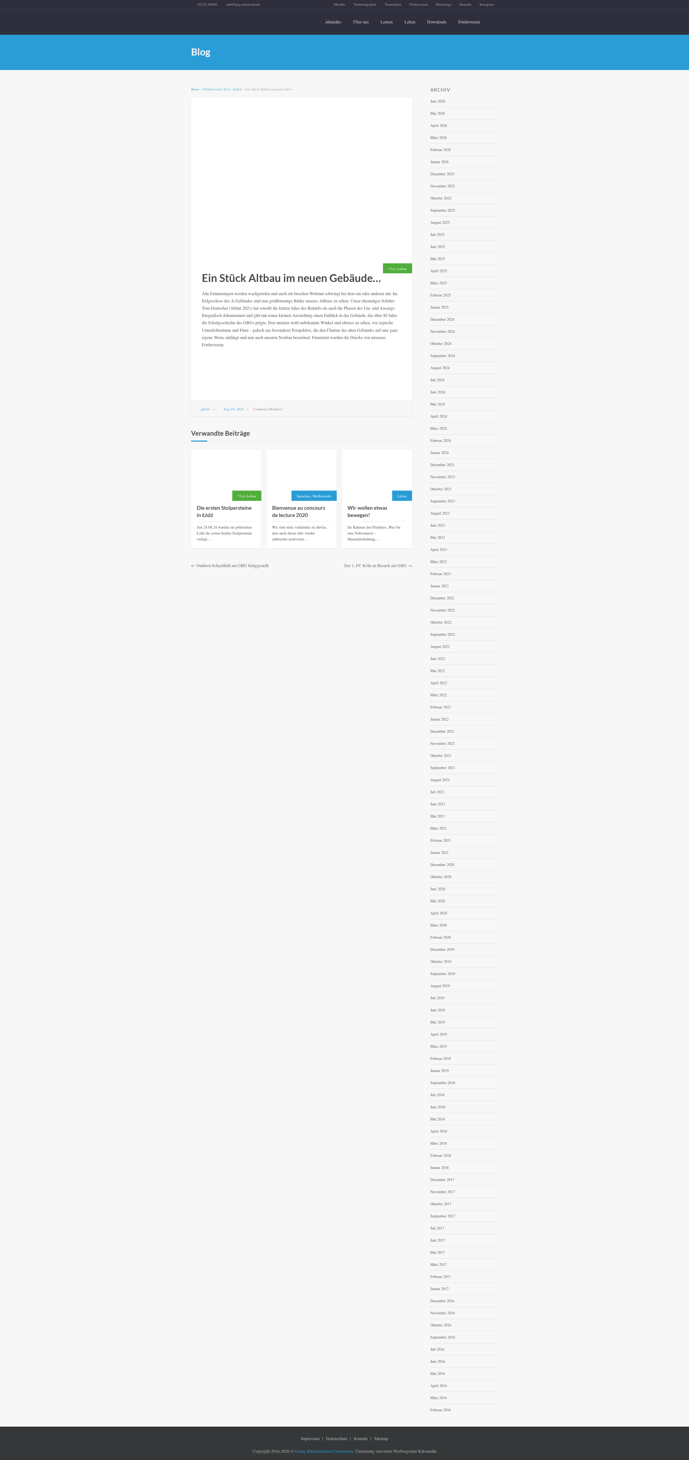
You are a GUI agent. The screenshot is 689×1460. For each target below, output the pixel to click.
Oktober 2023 (440, 488)
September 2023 (442, 501)
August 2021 (440, 779)
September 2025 (442, 210)
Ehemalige (444, 4)
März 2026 (438, 137)
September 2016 (442, 1337)
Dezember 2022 (442, 597)
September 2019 (442, 973)
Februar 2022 (440, 707)
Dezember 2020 (442, 864)
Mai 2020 (437, 900)
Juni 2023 (437, 525)
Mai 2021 (437, 816)
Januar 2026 (439, 161)
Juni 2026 (437, 101)
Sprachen (303, 496)
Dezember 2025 (442, 173)
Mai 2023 (437, 537)
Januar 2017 (439, 1288)
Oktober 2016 (440, 1325)
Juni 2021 (437, 803)
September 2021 (442, 767)
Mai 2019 (437, 1022)
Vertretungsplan (365, 4)
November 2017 (442, 1191)
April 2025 (438, 270)
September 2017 (442, 1215)
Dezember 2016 (442, 1300)
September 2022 (442, 634)
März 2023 (438, 561)
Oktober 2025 (440, 198)
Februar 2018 (440, 1155)
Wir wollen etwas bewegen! (367, 511)
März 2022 (438, 694)
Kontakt (466, 4)
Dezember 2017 (442, 1179)
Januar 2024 (439, 452)
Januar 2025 (439, 307)
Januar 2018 (439, 1167)
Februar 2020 (440, 937)
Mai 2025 (437, 258)
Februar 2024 (440, 440)
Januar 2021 (439, 852)
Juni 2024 (437, 391)
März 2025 (438, 282)
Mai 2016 (437, 1373)
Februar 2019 (440, 1058)
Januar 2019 (439, 1070)
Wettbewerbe (321, 496)
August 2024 (440, 367)
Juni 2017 (437, 1240)
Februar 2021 (440, 840)
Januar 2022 (439, 719)
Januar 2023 (439, 585)
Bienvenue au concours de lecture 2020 (298, 511)
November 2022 (442, 610)
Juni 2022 (437, 658)
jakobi (205, 409)
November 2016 (442, 1312)
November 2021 (442, 743)
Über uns (361, 22)
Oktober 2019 (440, 961)
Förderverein (418, 4)
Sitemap (381, 1438)
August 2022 (440, 646)
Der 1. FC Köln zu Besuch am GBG (375, 565)
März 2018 (438, 1143)
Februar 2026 (440, 149)
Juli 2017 (437, 1228)
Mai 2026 (437, 113)
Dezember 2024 (442, 319)
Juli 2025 (437, 234)
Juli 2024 (437, 379)
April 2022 (438, 682)
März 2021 (438, 828)
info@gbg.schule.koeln (243, 4)
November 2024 (442, 331)
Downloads (437, 22)
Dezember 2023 (442, 464)
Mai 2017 (437, 1252)
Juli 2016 (437, 1349)
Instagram (487, 4)
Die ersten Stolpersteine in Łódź (224, 511)
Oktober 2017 (440, 1203)
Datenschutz (336, 1438)
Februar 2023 (440, 573)
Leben (410, 22)
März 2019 (438, 1046)
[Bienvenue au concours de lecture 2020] (301, 475)
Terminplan (393, 4)
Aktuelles (333, 22)
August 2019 (440, 985)
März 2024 (438, 428)
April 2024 (438, 416)
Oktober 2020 (440, 876)
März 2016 (438, 1397)
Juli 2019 (437, 997)
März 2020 (438, 925)
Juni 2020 (437, 888)
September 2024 (442, 355)
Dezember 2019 (442, 949)
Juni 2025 (437, 246)
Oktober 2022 (440, 622)
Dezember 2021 (442, 731)
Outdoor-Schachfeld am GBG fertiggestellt (232, 565)
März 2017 (438, 1264)
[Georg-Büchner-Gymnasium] (239, 19)
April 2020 (438, 913)
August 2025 (440, 222)
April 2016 (438, 1385)
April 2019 (438, 1034)
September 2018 (442, 1082)
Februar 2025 (440, 295)
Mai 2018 (437, 1119)
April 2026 (438, 125)
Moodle (339, 4)
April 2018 (438, 1131)
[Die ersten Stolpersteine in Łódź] (226, 475)
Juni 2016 (437, 1361)
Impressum (310, 1438)
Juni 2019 (437, 1009)
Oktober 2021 (440, 755)
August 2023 (440, 513)
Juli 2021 (437, 791)
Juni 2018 (437, 1106)
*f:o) (226, 89)
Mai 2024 (437, 404)
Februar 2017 (440, 1276)
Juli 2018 (437, 1094)
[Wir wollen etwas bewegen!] (377, 475)
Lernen (387, 22)
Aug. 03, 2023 (233, 409)
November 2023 (442, 476)
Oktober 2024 (440, 343)
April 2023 (438, 549)
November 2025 (442, 185)
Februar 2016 (440, 1409)
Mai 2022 (437, 670)
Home (195, 89)
